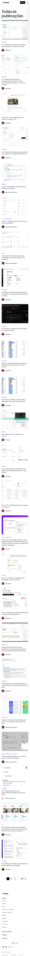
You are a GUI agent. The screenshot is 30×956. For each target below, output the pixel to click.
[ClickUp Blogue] (5, 3)
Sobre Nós (5, 924)
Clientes (4, 915)
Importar (4, 927)
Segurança (5, 955)
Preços (4, 900)
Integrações (5, 921)
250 (22, 878)
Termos (21, 955)
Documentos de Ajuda (8, 909)
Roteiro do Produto (7, 912)
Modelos (4, 918)
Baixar (3, 906)
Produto (4, 903)
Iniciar (22, 2)
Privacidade (13, 955)
